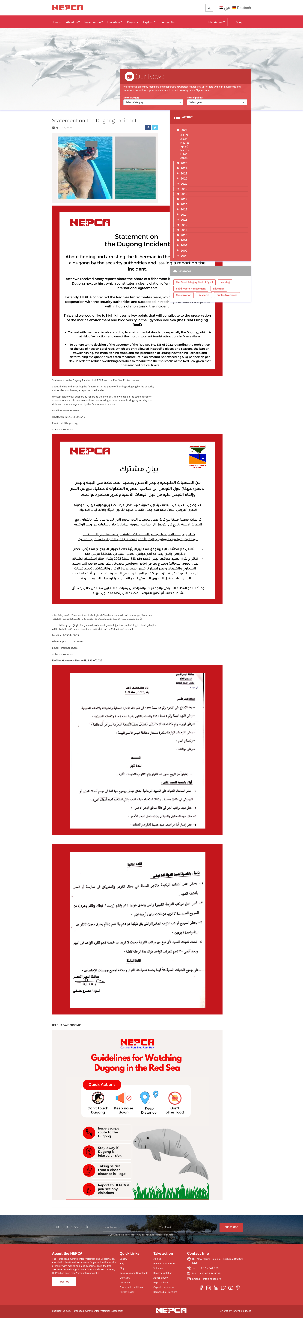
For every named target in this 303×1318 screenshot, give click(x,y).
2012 (184, 225)
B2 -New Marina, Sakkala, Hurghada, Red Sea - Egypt (218, 1261)
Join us (157, 1259)
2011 (184, 230)
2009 (184, 240)
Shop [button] (239, 22)
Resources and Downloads (134, 1273)
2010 (184, 235)
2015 (184, 209)
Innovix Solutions (241, 1311)
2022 (184, 178)
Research (204, 295)
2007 (184, 250)
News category (131, 97)
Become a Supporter (164, 1263)
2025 (184, 163)
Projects (132, 22)
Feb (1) (184, 154)
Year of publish (195, 97)
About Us (64, 1282)
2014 (184, 214)
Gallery (123, 1259)
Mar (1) (184, 150)
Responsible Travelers (165, 1292)
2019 (184, 189)
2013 (184, 220)
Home (57, 22)
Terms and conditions (131, 1287)
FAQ (122, 1263)
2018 (184, 194)
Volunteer (158, 1268)
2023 (184, 173)
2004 (184, 256)
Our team (125, 1282)
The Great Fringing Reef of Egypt (194, 282)
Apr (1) (184, 146)
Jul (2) (184, 135)
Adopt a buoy (160, 1278)
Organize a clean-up (164, 1287)
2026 (184, 130)
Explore (148, 22)
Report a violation (162, 1273)
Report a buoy (160, 1282)
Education (113, 22)
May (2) (184, 143)
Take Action (215, 22)
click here (168, 1234)
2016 (184, 204)
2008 (184, 245)
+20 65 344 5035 (209, 1268)
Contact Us (167, 22)
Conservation (92, 22)
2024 (184, 168)
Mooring (225, 282)
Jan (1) (184, 158)
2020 (184, 184)
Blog (122, 1268)
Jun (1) (184, 139)
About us (72, 22)
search (209, 8)
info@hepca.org (212, 1279)
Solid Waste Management (191, 289)
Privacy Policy (127, 1292)
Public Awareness (227, 295)
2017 (184, 199)
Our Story (125, 1278)
